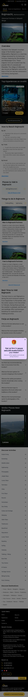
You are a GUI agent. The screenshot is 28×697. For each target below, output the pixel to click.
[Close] (25, 339)
